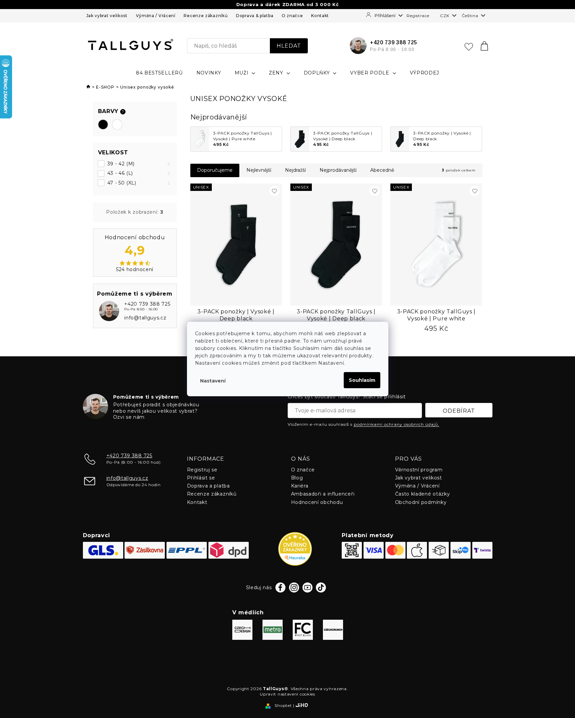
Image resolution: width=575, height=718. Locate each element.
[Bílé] (117, 124)
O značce (292, 15)
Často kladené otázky (422, 494)
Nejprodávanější (338, 170)
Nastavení (213, 381)
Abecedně (382, 170)
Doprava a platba (208, 486)
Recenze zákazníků (206, 15)
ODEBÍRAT (459, 411)
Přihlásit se (201, 478)
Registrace (417, 15)
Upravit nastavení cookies (287, 694)
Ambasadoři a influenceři (323, 494)
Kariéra (299, 486)
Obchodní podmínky (421, 502)
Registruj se (202, 470)
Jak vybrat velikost (107, 15)
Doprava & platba (254, 15)
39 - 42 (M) (138, 164)
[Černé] (103, 124)
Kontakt (320, 15)
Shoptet (283, 705)
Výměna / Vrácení (156, 15)
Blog (297, 478)
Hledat (289, 46)
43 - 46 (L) (138, 173)
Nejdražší (295, 170)
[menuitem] (159, 73)
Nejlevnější (258, 170)
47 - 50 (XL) (138, 183)
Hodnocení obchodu (317, 502)
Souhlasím (362, 380)
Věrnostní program (419, 470)
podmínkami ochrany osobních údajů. (396, 424)
